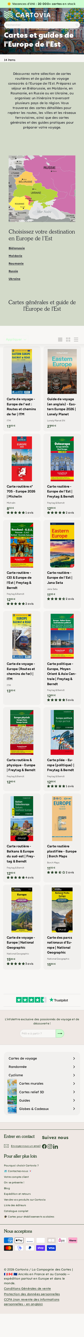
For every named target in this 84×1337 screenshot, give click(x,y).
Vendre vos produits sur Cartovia (25, 1199)
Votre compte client (16, 1177)
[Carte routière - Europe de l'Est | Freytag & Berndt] (62, 476)
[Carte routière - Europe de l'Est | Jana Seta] (62, 562)
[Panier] (66, 14)
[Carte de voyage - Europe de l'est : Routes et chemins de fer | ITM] (22, 388)
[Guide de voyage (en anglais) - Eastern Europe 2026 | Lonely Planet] (62, 388)
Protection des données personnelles (32, 1294)
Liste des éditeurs (15, 1205)
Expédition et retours (17, 1193)
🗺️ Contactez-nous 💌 (18, 1171)
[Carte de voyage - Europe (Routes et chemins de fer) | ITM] (22, 653)
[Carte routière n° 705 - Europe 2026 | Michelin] (22, 476)
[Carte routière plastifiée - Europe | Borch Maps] (62, 835)
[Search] (77, 24)
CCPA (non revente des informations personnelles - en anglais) (31, 1301)
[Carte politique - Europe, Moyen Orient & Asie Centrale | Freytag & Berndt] (62, 658)
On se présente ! (14, 1182)
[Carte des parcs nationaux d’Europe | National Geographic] (62, 927)
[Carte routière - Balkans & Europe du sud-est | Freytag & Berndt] (22, 837)
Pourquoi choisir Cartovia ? (21, 1165)
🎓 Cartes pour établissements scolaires (29, 1216)
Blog (7, 1188)
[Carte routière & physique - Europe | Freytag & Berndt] (22, 747)
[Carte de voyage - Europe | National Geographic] (22, 927)
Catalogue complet (16, 1211)
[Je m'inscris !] (60, 1033)
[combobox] (42, 24)
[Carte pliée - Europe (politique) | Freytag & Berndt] (62, 749)
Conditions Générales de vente (27, 1288)
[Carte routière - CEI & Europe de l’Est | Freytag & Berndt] (22, 564)
